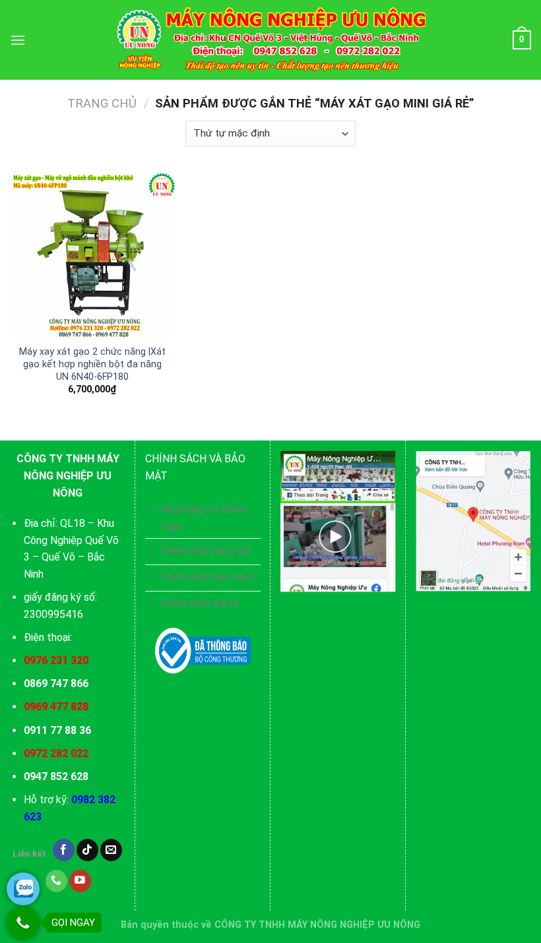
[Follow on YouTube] (80, 881)
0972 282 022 (56, 753)
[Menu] (18, 40)
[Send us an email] (111, 850)
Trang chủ (102, 103)
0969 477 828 (56, 706)
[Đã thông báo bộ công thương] (203, 651)
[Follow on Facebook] (64, 850)
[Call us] (56, 881)
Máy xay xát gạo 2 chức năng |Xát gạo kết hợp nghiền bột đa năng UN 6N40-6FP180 (92, 364)
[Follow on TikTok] (87, 850)
